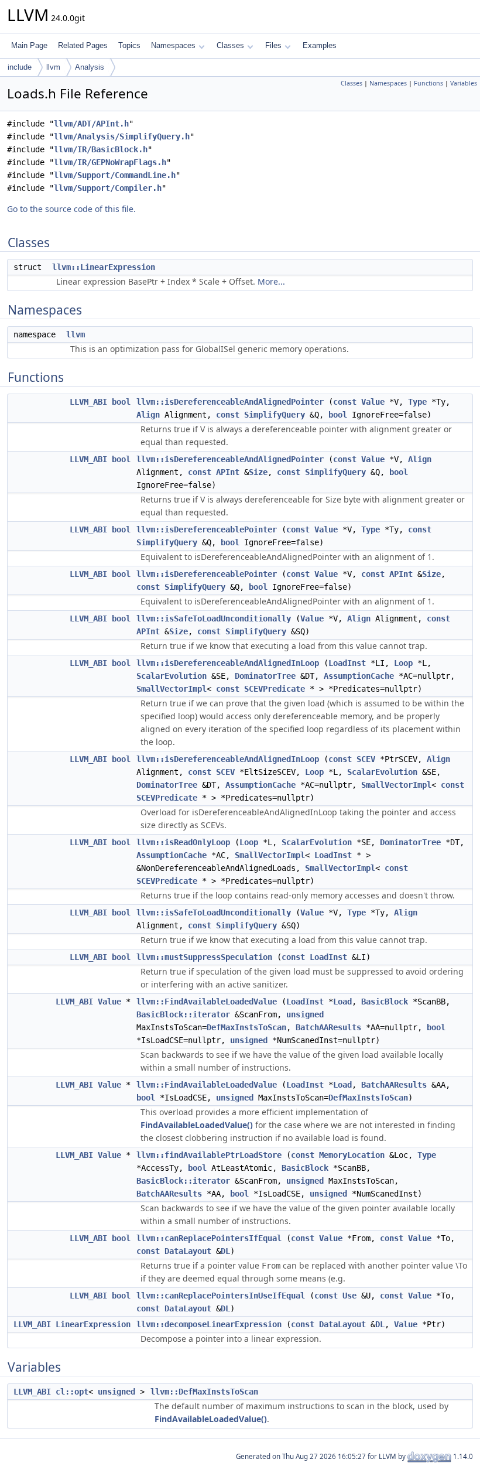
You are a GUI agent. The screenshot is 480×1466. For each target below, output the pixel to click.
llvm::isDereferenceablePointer (206, 529)
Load (342, 1001)
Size (258, 472)
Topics (129, 45)
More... (271, 281)
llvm (53, 67)
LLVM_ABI (88, 401)
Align (148, 414)
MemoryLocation (352, 1155)
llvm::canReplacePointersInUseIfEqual (220, 1295)
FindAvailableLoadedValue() (196, 1124)
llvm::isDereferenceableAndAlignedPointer (230, 401)
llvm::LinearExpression (103, 267)
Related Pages (83, 45)
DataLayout (187, 1251)
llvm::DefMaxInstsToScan (204, 1391)
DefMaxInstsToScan (246, 1027)
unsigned (305, 1014)
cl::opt (72, 1391)
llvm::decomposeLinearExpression (209, 1324)
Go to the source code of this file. (71, 208)
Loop (403, 663)
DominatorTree (265, 676)
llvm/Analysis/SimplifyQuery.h (122, 136)
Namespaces (173, 45)
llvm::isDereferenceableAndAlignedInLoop (227, 663)
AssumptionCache (359, 676)
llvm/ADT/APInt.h (91, 123)
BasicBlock (384, 1001)
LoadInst (347, 663)
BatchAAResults (328, 1027)
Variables (463, 83)
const (344, 401)
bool (121, 401)
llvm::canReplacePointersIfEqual (209, 1238)
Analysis (89, 67)
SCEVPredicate (274, 688)
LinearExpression (93, 1324)
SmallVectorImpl (171, 688)
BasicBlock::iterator (183, 1014)
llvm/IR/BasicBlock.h (101, 149)
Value (373, 401)
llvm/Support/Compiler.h (108, 188)
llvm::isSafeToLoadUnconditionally (213, 618)
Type (417, 401)
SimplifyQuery (274, 414)
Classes (230, 45)
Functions (428, 83)
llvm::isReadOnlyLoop (183, 842)
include (20, 67)
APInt (227, 472)
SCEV (365, 759)
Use (349, 1295)
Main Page (29, 45)
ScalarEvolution (171, 676)
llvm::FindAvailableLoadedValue (206, 1001)
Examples (320, 45)
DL (225, 1251)
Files (273, 45)
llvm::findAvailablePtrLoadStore (209, 1155)
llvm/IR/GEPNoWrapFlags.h (110, 162)
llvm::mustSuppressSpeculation (204, 957)
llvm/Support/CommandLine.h (115, 175)
